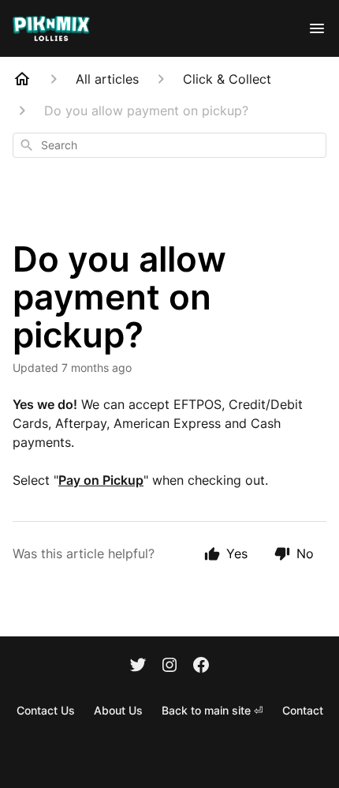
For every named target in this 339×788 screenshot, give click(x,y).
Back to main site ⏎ (212, 710)
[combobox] (169, 145)
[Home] (22, 78)
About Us (118, 710)
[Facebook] (201, 666)
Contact (302, 710)
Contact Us (46, 710)
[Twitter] (138, 666)
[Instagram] (169, 666)
